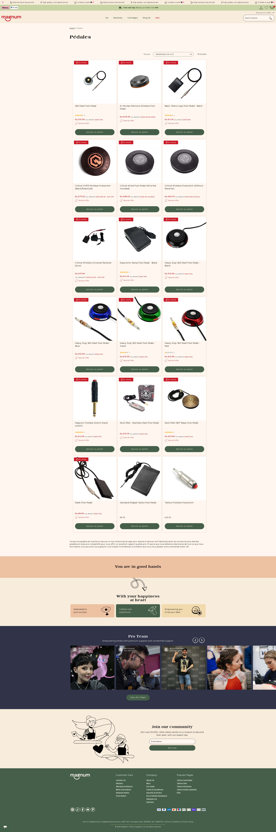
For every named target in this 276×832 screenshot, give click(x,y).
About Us (150, 780)
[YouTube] (88, 809)
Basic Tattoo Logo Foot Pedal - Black (184, 106)
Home (72, 28)
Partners (150, 802)
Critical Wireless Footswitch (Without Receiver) (184, 187)
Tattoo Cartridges (184, 780)
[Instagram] (72, 809)
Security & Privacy (154, 793)
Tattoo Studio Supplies (187, 789)
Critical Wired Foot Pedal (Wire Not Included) (138, 187)
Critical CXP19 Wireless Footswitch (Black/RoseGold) (93, 187)
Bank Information (123, 789)
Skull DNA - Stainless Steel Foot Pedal (139, 423)
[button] (107, 17)
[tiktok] (77, 809)
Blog (148, 783)
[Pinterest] (93, 809)
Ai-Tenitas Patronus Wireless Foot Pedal (137, 107)
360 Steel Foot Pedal (85, 106)
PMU (179, 793)
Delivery (119, 783)
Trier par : (147, 54)
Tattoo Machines (184, 786)
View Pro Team (138, 697)
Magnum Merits (122, 793)
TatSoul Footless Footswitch (179, 502)
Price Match (121, 796)
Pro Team (150, 786)
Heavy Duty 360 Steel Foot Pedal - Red (182, 344)
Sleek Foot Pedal (83, 502)
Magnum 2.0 (151, 799)
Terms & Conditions (154, 789)
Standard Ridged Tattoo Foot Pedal (138, 502)
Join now (172, 748)
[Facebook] (83, 809)
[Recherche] (270, 18)
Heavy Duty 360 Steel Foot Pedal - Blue (92, 344)
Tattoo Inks (182, 783)
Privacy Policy (187, 822)
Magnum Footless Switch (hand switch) (91, 424)
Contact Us (121, 780)
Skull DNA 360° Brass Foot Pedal (181, 423)
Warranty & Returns (124, 786)
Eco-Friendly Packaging (156, 796)
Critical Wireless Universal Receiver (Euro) (93, 264)
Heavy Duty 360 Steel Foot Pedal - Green (137, 344)
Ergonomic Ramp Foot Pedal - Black (138, 263)
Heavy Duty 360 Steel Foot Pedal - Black (182, 264)
